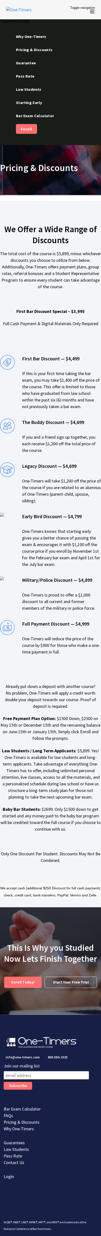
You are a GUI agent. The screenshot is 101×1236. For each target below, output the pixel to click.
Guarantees (14, 1142)
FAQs (8, 1115)
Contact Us (14, 1162)
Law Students (16, 1149)
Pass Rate (13, 1156)
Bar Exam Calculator (22, 1109)
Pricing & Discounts (21, 1122)
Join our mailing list (22, 1066)
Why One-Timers (19, 1129)
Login (9, 1176)
